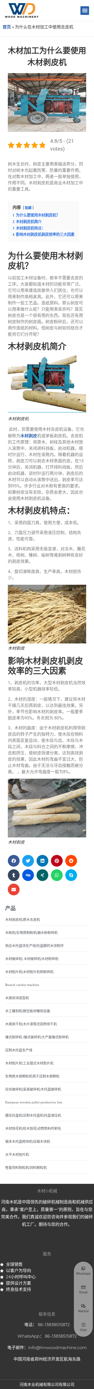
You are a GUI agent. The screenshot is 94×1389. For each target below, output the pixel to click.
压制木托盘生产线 (18, 1050)
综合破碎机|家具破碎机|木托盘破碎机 (33, 1089)
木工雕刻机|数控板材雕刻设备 (27, 1010)
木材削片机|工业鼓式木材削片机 (29, 1063)
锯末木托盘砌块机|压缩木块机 (27, 1141)
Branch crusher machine (22, 984)
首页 (7, 27)
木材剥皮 (28, 436)
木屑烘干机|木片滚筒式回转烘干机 (31, 1023)
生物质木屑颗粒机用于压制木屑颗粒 (32, 1076)
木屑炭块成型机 (17, 997)
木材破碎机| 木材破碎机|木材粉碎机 (31, 958)
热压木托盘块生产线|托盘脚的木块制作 (34, 945)
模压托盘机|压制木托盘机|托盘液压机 (33, 1115)
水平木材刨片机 (17, 1154)
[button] (84, 10)
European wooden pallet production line (33, 1102)
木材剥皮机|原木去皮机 (22, 919)
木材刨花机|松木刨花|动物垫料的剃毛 (33, 1128)
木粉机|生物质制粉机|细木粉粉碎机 (31, 932)
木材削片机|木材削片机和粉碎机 (29, 971)
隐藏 (28, 207)
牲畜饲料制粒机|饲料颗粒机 (26, 1167)
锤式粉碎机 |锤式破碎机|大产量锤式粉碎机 (37, 1037)
